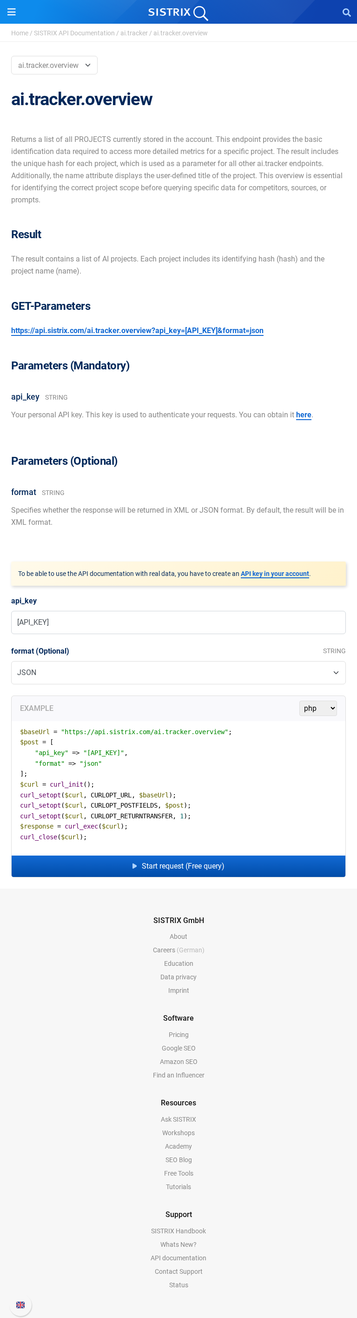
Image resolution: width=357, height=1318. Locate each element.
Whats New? (178, 1244)
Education (178, 963)
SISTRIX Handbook (178, 1231)
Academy (178, 1146)
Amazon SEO (179, 1061)
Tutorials (178, 1187)
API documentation (178, 1258)
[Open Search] (346, 12)
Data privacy (178, 977)
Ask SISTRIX (178, 1119)
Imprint (178, 990)
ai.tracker (134, 33)
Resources (178, 1102)
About (178, 936)
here (303, 414)
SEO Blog (178, 1160)
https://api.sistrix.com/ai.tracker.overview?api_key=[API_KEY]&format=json (137, 330)
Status (178, 1285)
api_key (24, 600)
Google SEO (179, 1048)
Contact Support (179, 1271)
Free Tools (178, 1173)
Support (178, 1214)
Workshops (178, 1133)
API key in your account (275, 573)
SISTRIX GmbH (178, 920)
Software (178, 1018)
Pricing (179, 1034)
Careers (179, 950)
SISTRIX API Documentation (74, 33)
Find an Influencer (179, 1075)
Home (19, 33)
